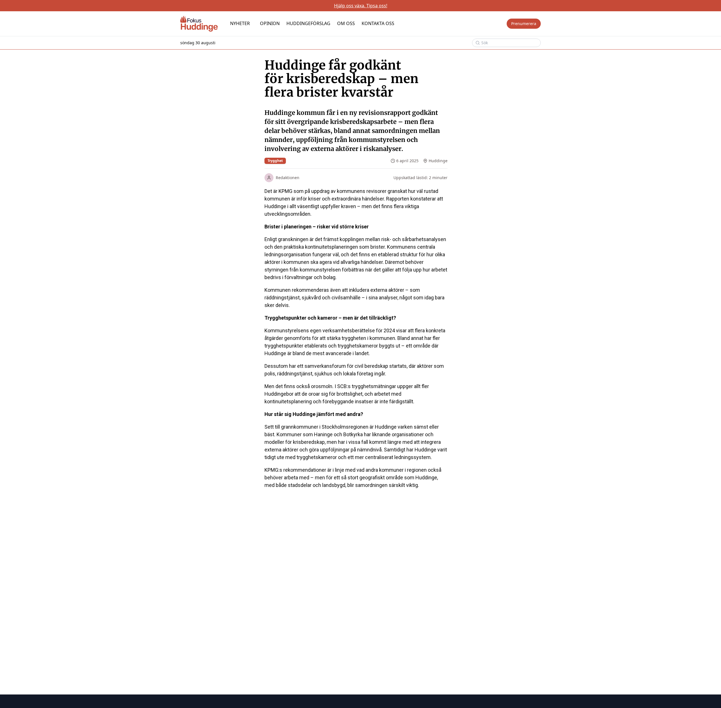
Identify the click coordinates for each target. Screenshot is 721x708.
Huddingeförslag (308, 23)
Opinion (270, 23)
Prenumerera (523, 23)
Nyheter (240, 23)
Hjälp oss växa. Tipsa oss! (360, 6)
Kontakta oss (378, 23)
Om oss (346, 23)
